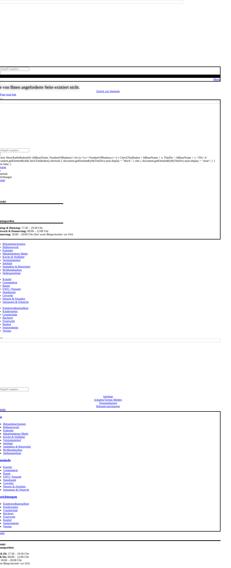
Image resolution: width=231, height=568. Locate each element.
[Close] (1, 98)
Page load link (8, 94)
